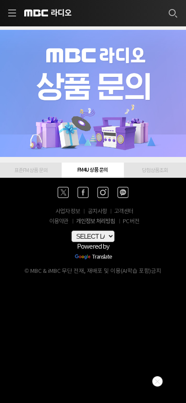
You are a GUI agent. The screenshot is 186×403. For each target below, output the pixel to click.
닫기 (157, 381)
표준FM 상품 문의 (31, 170)
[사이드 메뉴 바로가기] (12, 13)
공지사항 (97, 211)
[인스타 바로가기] (103, 192)
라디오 (61, 13)
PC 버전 (131, 221)
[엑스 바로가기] (63, 192)
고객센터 (123, 211)
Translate (102, 257)
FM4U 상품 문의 (92, 170)
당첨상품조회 (155, 170)
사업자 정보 (67, 211)
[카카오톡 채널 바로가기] (122, 192)
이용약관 (58, 221)
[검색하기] (172, 13)
